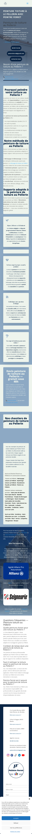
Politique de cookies (15, 831)
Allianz (10, 583)
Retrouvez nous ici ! (15, 715)
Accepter (16, 818)
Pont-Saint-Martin (10, 494)
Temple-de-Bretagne (20, 497)
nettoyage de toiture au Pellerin (18, 163)
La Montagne (10, 499)
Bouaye (16, 520)
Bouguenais (9, 520)
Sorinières (18, 514)
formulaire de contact (12, 402)
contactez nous (16, 59)
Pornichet (8, 503)
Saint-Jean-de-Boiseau (18, 492)
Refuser (16, 823)
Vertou (18, 518)
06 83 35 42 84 (16, 48)
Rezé (13, 518)
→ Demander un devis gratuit (11, 42)
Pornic (14, 503)
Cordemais (15, 507)
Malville (19, 494)
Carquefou (24, 518)
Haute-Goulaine (19, 499)
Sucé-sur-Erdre (9, 514)
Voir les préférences (16, 828)
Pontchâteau (9, 497)
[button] (29, 799)
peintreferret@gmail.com (16, 53)
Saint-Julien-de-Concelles (12, 501)
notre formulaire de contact (12, 535)
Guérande (11, 505)
